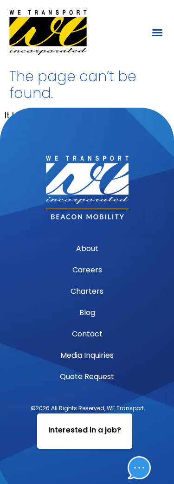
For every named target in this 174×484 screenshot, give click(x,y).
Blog (87, 312)
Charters (87, 291)
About (87, 248)
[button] (157, 32)
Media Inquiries (87, 355)
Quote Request (87, 376)
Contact (87, 334)
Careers (87, 270)
